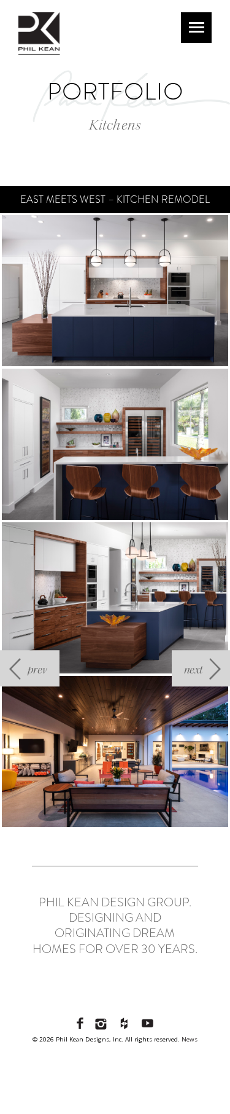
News (189, 1039)
